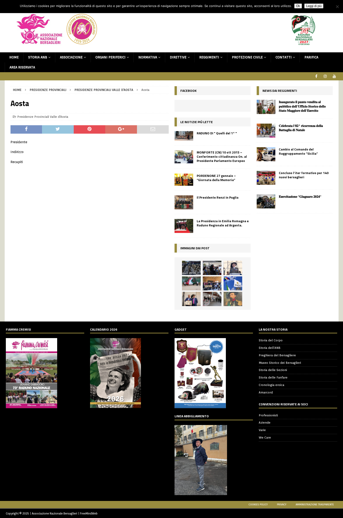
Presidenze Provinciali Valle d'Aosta (42, 116)
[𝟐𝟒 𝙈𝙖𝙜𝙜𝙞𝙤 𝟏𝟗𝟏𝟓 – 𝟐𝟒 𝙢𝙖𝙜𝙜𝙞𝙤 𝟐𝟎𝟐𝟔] (191, 283)
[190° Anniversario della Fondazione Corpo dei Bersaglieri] (191, 268)
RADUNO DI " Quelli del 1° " (217, 133)
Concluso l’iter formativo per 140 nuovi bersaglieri (304, 174)
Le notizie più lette (196, 121)
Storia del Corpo (271, 340)
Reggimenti (209, 57)
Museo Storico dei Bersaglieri (280, 362)
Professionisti (268, 415)
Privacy (281, 504)
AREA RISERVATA (22, 67)
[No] (337, 6)
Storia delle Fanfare (273, 377)
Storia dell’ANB (269, 348)
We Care (265, 437)
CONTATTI (284, 57)
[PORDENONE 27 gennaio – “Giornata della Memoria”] (184, 180)
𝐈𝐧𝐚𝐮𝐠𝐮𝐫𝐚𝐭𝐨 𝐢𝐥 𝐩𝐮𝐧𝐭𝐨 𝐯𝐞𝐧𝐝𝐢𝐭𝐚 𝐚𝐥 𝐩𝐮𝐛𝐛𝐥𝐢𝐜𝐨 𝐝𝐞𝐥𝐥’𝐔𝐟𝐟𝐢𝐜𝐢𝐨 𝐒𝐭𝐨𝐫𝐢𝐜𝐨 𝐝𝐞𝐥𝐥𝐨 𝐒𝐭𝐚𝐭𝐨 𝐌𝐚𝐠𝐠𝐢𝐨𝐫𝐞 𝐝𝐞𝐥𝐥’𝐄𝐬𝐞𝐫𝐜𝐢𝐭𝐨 (302, 106)
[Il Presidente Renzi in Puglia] (184, 202)
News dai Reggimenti (279, 90)
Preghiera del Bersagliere (277, 355)
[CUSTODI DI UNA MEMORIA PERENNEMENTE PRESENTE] (212, 268)
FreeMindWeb (89, 513)
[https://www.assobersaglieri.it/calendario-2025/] (115, 405)
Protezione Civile (247, 57)
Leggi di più (314, 6)
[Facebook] (316, 76)
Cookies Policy (258, 504)
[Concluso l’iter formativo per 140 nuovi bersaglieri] (266, 178)
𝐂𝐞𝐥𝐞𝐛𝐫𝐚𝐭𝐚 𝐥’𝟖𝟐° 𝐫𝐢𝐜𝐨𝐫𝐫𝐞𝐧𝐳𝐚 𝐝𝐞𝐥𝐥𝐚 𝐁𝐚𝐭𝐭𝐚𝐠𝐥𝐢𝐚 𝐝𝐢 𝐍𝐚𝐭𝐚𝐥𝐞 (301, 127)
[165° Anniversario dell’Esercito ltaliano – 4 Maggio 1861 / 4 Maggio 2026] (233, 283)
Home (14, 57)
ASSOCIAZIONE (71, 57)
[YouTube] (334, 76)
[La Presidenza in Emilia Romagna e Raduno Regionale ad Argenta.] (184, 226)
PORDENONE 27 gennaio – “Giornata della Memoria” (216, 177)
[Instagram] (325, 76)
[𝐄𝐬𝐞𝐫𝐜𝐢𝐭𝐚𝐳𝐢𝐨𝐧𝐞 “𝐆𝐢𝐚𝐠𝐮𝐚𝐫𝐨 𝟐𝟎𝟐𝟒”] (266, 201)
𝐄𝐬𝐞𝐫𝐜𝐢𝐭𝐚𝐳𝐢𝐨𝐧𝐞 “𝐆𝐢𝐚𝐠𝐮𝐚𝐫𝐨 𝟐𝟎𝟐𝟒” (300, 196)
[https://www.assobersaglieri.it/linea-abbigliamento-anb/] (201, 492)
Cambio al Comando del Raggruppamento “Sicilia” (298, 151)
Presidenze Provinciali (48, 90)
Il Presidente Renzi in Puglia (217, 197)
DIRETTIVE (178, 57)
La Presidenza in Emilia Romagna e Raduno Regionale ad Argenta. (223, 223)
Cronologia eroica (271, 385)
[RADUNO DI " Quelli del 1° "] (184, 136)
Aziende (264, 422)
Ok (298, 6)
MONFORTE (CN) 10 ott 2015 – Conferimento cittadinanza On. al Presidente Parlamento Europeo (222, 156)
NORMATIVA (147, 57)
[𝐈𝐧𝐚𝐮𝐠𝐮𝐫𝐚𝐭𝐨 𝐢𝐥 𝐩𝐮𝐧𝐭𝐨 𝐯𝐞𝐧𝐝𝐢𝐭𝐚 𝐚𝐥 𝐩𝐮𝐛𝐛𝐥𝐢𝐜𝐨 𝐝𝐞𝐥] (266, 107)
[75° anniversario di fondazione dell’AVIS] (191, 299)
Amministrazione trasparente (315, 504)
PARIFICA (311, 57)
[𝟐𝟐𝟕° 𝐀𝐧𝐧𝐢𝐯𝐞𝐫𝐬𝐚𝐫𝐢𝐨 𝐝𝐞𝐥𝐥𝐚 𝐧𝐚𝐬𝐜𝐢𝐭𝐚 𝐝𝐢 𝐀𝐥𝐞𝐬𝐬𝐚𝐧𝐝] (233, 299)
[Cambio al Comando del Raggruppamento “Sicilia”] (266, 154)
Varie (262, 430)
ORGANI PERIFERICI (110, 57)
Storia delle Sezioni (273, 370)
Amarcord (266, 392)
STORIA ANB (37, 57)
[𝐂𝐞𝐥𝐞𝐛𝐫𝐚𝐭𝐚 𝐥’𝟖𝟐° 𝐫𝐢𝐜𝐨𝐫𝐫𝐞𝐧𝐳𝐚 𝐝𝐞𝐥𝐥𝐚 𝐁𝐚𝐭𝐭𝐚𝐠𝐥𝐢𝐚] (266, 131)
